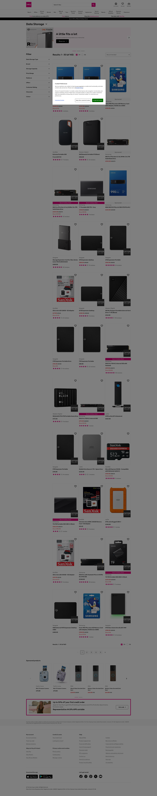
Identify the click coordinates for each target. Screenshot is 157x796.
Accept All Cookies (97, 100)
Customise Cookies (59, 100)
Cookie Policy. (79, 88)
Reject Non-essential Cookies (83, 100)
